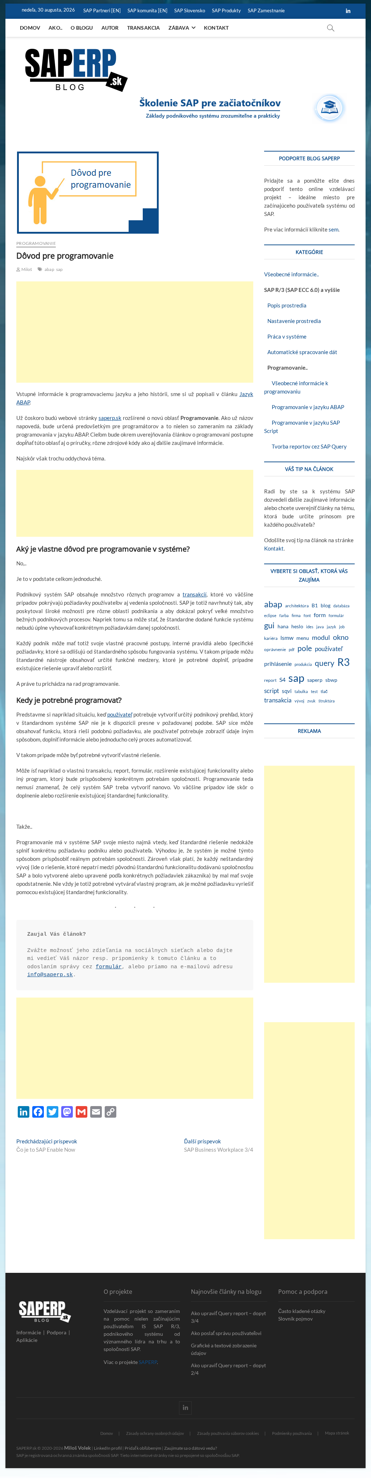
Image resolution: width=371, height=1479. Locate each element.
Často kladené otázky (301, 1311)
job (342, 626)
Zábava (178, 28)
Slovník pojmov (295, 1319)
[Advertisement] (134, 332)
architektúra (297, 605)
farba (284, 615)
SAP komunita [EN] (147, 10)
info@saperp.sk (50, 975)
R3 (343, 662)
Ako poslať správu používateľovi (226, 1333)
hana (283, 626)
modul (321, 637)
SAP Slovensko (189, 10)
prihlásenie (278, 663)
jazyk (331, 626)
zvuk (311, 700)
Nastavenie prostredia (292, 321)
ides (309, 626)
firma (296, 615)
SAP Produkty (226, 10)
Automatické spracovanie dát (300, 352)
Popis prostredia (285, 305)
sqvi (287, 691)
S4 (282, 679)
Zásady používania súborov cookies (228, 1433)
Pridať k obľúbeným (143, 1448)
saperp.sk (110, 418)
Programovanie (36, 243)
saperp (314, 680)
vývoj (299, 700)
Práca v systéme (285, 336)
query (324, 663)
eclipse (270, 615)
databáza (341, 605)
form (320, 614)
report (270, 680)
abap (49, 269)
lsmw (286, 637)
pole (304, 648)
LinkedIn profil (108, 1448)
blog (325, 605)
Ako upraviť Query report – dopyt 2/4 (228, 1369)
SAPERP (148, 1362)
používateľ (119, 714)
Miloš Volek (77, 1448)
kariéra (271, 638)
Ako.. (55, 28)
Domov (30, 28)
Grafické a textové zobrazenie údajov (224, 1349)
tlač (324, 691)
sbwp (331, 680)
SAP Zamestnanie (266, 10)
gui (269, 625)
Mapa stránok (337, 1433)
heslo (297, 626)
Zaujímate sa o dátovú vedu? (190, 1448)
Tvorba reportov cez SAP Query (305, 446)
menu (302, 638)
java (320, 626)
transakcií (195, 594)
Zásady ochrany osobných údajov (155, 1433)
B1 (315, 605)
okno (341, 637)
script (271, 690)
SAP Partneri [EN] (102, 10)
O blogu (82, 28)
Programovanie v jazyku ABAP (304, 407)
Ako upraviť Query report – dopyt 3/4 (228, 1317)
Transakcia (143, 28)
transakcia (278, 700)
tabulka (301, 691)
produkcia (303, 664)
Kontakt (216, 28)
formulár (109, 967)
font (307, 615)
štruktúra (326, 700)
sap (59, 269)
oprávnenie (275, 649)
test (314, 691)
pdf (292, 649)
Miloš (26, 269)
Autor (110, 28)
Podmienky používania (292, 1433)
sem (333, 229)
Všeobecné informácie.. (291, 274)
